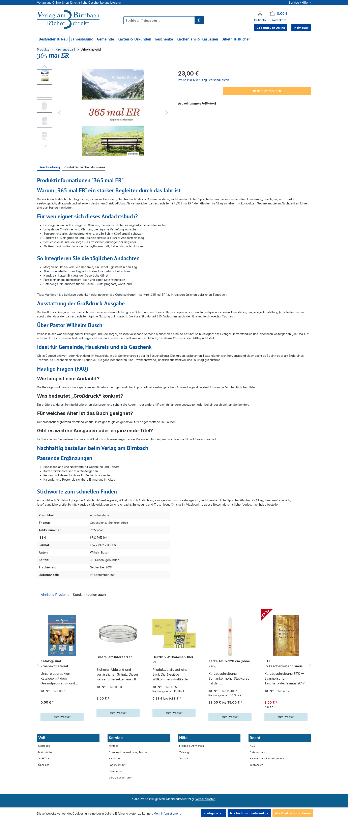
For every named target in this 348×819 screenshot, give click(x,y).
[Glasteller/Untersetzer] (118, 633)
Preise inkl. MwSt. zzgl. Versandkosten (203, 80)
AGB (252, 745)
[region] (103, 112)
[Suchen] (199, 20)
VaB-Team (44, 758)
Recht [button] (255, 738)
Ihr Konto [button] (260, 20)
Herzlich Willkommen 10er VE (173, 659)
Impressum (256, 764)
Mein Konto (45, 752)
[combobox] (159, 20)
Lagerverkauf (117, 764)
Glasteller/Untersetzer (114, 657)
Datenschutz (257, 752)
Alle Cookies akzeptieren (293, 813)
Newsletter (115, 771)
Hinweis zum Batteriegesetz (267, 758)
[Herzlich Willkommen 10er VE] (174, 633)
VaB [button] (41, 738)
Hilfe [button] (183, 738)
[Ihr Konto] (260, 13)
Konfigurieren (213, 813)
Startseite (44, 745)
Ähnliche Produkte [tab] (55, 595)
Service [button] (116, 738)
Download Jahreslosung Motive (128, 752)
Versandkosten (205, 799)
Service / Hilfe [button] (299, 2)
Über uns (43, 764)
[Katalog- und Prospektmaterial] (62, 635)
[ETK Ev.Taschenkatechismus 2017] (286, 635)
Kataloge (114, 758)
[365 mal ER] (113, 112)
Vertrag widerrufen (120, 777)
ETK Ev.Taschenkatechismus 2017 (283, 664)
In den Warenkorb (267, 91)
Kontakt (113, 745)
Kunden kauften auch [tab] (89, 595)
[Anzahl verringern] (182, 91)
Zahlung (184, 752)
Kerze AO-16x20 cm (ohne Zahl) (229, 663)
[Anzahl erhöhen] (217, 91)
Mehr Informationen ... (168, 813)
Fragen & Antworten (191, 745)
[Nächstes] (167, 112)
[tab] (48, 167)
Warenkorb (278, 20)
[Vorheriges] (59, 112)
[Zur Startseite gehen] (68, 20)
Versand (184, 758)
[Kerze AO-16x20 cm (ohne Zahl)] (230, 635)
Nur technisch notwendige (249, 813)
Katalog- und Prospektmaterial (54, 663)
